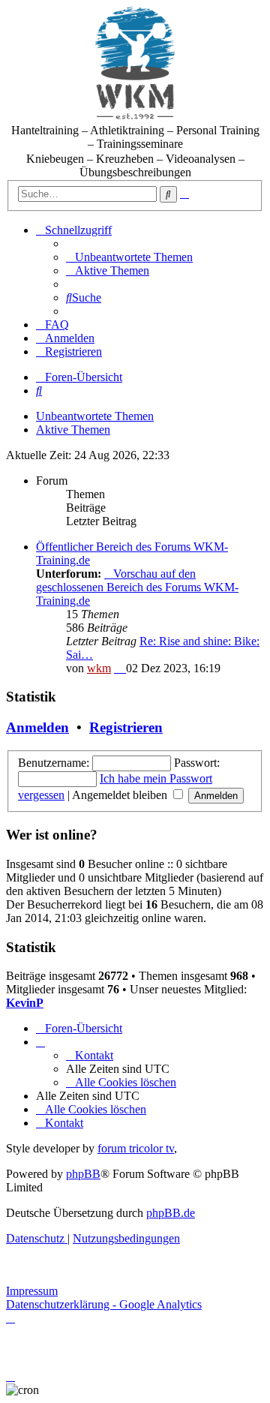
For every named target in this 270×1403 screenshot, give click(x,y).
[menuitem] (129, 257)
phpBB (83, 1173)
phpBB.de (170, 1212)
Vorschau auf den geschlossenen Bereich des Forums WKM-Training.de (137, 587)
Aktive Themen (73, 429)
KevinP (25, 1002)
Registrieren (126, 727)
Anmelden (37, 727)
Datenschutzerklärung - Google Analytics (104, 1304)
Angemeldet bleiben (121, 795)
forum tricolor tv (136, 1148)
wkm (99, 668)
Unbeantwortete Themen (95, 416)
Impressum (32, 1290)
